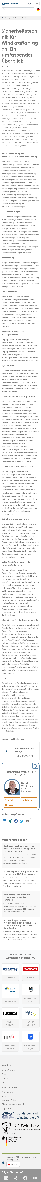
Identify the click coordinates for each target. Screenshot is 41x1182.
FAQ (16, 1159)
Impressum (10, 1157)
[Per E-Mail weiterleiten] (28, 821)
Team (4, 1074)
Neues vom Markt (9, 1096)
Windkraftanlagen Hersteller (13, 1104)
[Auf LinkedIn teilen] (4, 821)
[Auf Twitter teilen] (22, 821)
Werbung (9, 1159)
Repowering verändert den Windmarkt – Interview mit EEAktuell (16, 897)
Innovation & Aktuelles (11, 1100)
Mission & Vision (8, 1070)
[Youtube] (35, 1178)
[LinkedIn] (6, 1178)
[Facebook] (25, 1178)
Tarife (34, 1157)
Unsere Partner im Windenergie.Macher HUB (20, 956)
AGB (17, 1157)
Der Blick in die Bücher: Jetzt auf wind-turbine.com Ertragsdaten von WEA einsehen (19, 848)
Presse (4, 1082)
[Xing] (16, 1178)
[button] (38, 9)
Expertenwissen (8, 1092)
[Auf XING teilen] (10, 821)
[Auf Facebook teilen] (16, 821)
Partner (5, 1078)
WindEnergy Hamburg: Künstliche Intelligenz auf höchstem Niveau (20, 872)
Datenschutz (25, 1157)
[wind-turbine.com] (3, 18)
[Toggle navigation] (37, 3)
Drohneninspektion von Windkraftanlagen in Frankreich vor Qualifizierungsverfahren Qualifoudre (19, 924)
